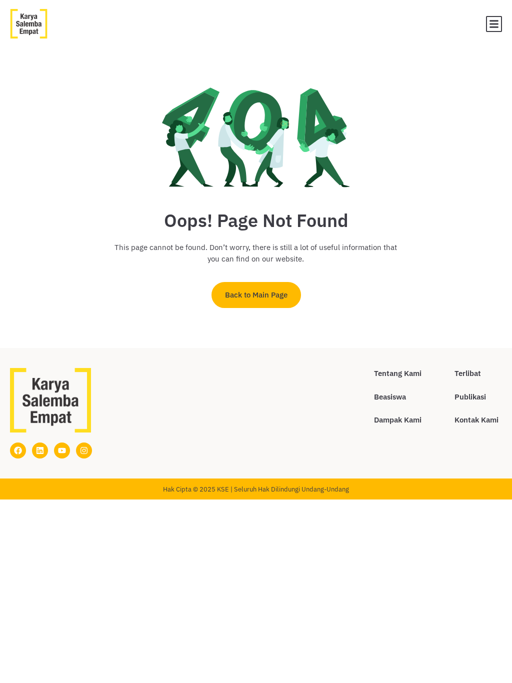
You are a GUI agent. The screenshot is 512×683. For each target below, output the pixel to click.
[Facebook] (18, 450)
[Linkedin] (40, 450)
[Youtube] (62, 450)
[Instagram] (84, 450)
